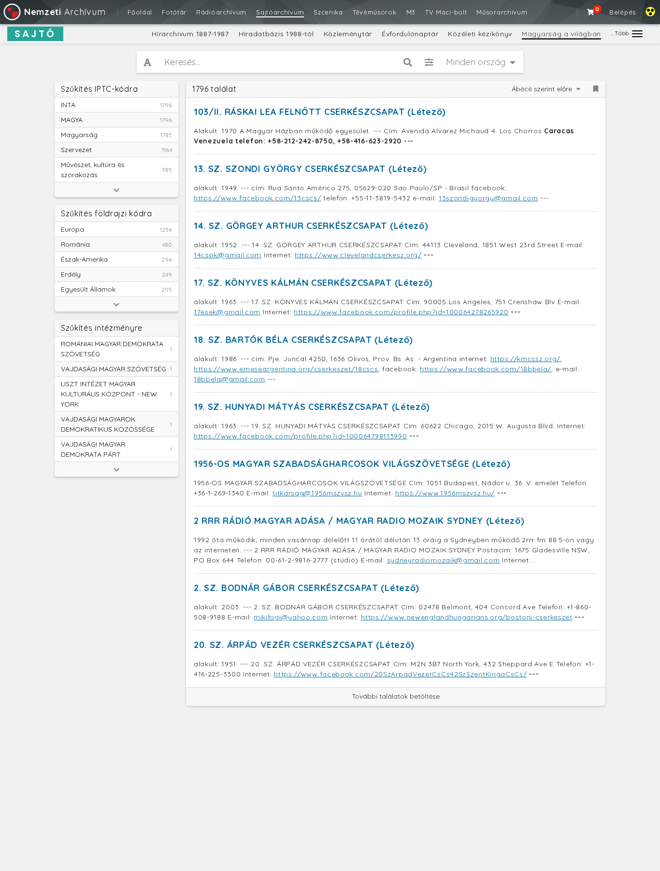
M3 (411, 12)
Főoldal (140, 12)
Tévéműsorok (375, 12)
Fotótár (174, 12)
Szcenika (328, 12)
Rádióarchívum (221, 12)
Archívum (64, 11)
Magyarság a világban (561, 33)
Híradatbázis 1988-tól (276, 33)
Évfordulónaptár (410, 33)
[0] (591, 12)
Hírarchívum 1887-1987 (190, 33)
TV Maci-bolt (446, 12)
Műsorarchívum (501, 12)
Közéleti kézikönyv (480, 33)
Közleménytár (348, 33)
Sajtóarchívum (280, 12)
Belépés (622, 12)
